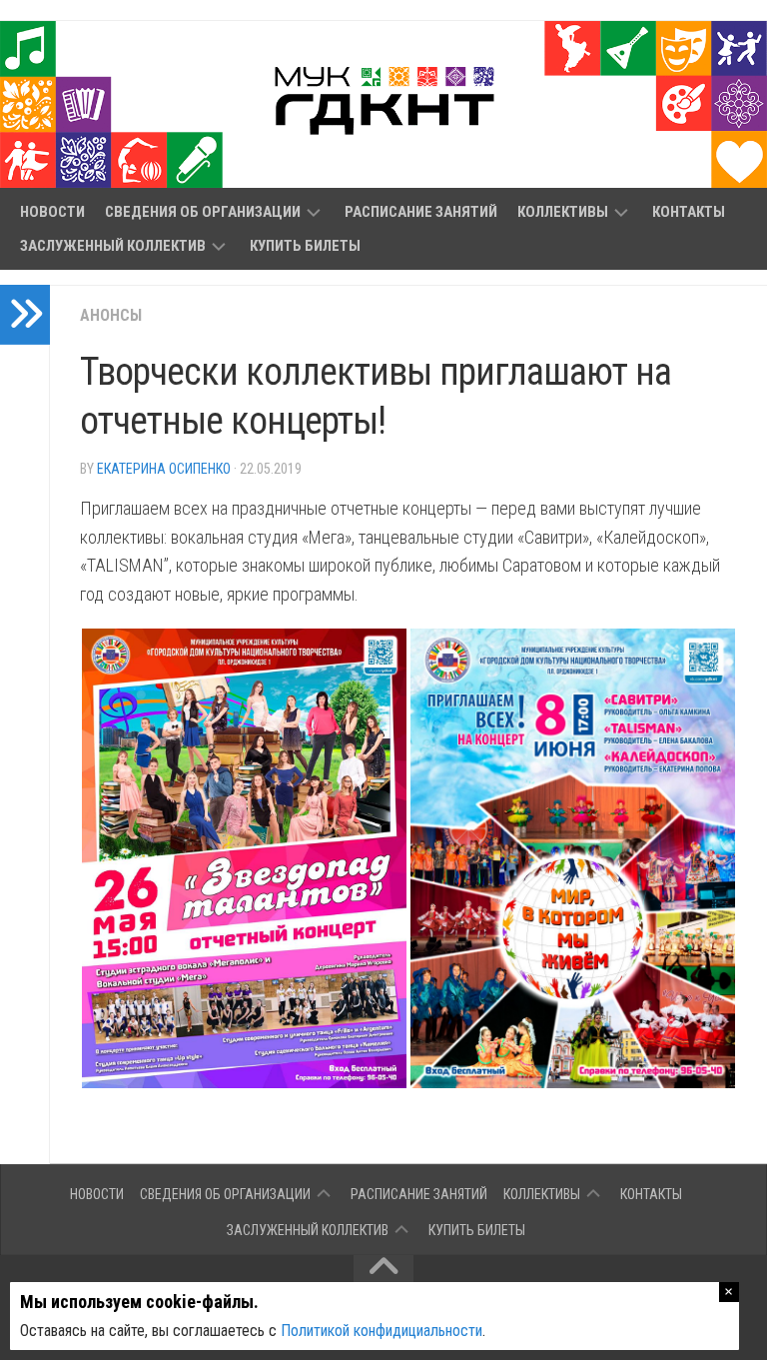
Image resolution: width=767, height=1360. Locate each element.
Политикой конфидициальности (381, 1330)
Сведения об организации (203, 212)
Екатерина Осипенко (164, 469)
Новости (52, 212)
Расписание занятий (421, 212)
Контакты (688, 212)
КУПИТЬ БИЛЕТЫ (305, 246)
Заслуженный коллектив (113, 246)
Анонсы (111, 315)
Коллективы (562, 212)
